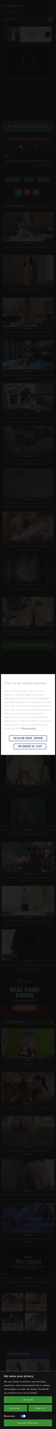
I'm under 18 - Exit (30, 746)
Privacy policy (28, 728)
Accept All (28, 1399)
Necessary (9, 1416)
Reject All (40, 1408)
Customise (14, 1408)
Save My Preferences (28, 1423)
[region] (28, 1400)
